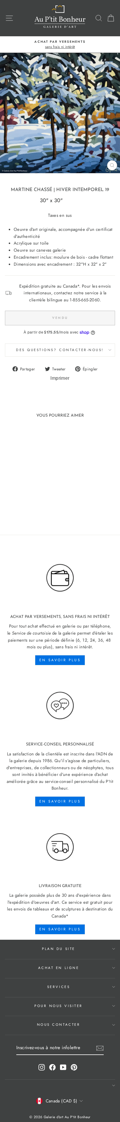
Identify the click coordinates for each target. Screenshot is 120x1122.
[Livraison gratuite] (60, 847)
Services (58, 986)
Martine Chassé (31, 190)
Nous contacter (58, 1024)
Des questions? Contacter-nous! (60, 349)
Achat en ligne (58, 967)
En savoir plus (60, 660)
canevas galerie (51, 250)
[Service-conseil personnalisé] (60, 706)
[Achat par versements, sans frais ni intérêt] (60, 578)
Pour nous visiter (58, 1005)
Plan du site (58, 948)
